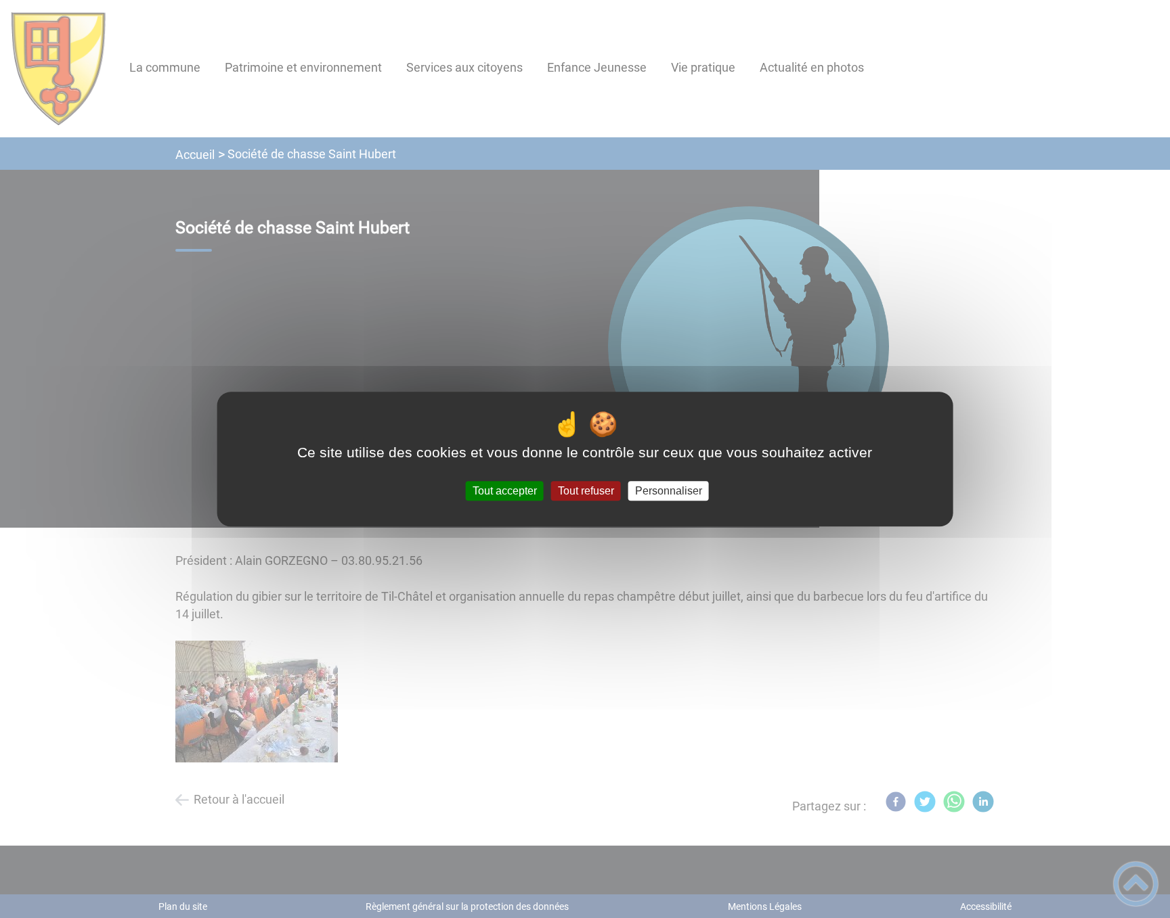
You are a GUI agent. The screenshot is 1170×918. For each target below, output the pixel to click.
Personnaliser (668, 491)
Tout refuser (586, 491)
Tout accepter (505, 491)
